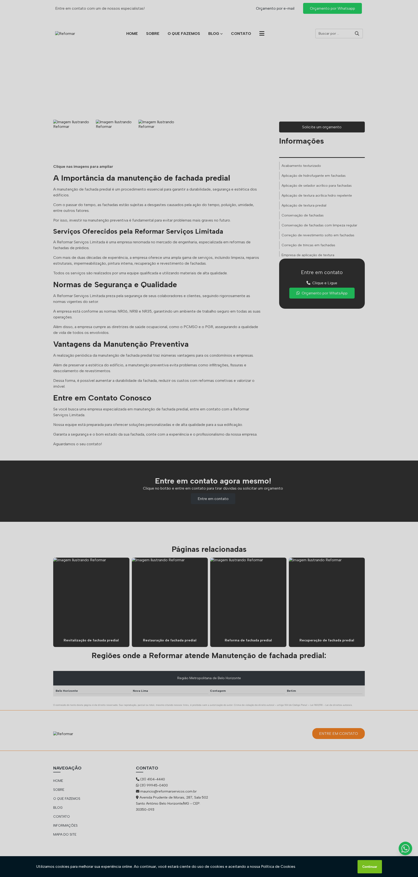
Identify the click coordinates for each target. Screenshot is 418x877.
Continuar (369, 867)
